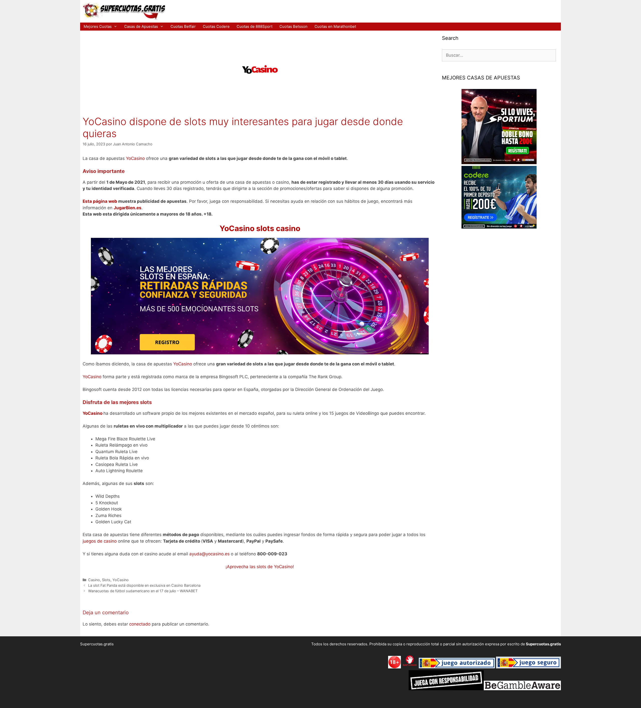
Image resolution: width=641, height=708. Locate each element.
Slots (106, 580)
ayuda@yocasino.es (209, 553)
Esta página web (100, 201)
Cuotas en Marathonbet (335, 26)
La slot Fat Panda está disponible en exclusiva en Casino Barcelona (144, 585)
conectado (139, 624)
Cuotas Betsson (293, 26)
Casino (94, 580)
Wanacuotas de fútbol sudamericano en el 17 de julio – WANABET (143, 591)
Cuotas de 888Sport (254, 26)
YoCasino (135, 158)
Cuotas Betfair (183, 26)
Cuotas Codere (216, 26)
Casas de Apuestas (141, 26)
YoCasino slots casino (260, 228)
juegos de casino (100, 541)
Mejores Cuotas (98, 26)
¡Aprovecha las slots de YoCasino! (260, 566)
